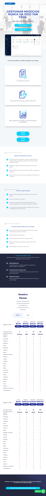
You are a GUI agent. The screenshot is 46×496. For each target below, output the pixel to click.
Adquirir (18, 326)
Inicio (10, 3)
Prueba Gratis (23, 25)
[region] (15, 486)
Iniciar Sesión (23, 29)
